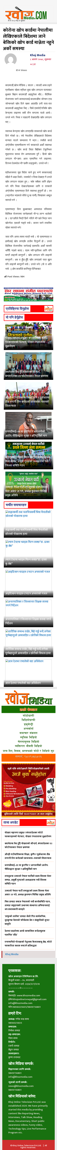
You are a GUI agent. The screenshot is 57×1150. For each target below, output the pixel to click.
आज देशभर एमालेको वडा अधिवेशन (23, 683)
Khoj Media (37, 55)
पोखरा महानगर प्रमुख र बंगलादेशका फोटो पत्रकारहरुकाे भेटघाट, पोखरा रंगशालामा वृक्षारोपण (26, 342)
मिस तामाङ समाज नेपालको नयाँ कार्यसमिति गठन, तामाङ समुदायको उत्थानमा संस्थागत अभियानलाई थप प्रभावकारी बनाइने (27, 905)
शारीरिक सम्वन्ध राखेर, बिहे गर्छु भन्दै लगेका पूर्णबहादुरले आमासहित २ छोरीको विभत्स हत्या (28, 651)
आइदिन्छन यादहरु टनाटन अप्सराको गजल (26, 593)
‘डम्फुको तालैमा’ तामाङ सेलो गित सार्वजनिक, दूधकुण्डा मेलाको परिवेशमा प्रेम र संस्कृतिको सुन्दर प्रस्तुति (27, 920)
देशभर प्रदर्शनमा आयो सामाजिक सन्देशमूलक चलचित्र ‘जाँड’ (25, 933)
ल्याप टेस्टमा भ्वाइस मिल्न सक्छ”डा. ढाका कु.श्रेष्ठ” (26, 561)
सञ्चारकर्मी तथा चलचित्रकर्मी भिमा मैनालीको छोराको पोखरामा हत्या (26, 532)
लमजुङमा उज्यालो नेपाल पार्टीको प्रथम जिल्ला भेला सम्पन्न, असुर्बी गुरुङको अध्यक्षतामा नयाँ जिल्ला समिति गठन (27, 461)
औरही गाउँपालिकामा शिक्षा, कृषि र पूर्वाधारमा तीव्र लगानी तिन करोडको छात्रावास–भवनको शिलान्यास (27, 401)
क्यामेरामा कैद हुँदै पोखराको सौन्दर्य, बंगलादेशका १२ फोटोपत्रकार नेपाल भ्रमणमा (26, 374)
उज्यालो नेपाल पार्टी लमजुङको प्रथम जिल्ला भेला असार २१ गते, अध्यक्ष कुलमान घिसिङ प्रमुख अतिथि (26, 491)
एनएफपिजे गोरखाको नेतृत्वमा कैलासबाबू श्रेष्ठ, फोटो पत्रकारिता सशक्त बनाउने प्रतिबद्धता (28, 944)
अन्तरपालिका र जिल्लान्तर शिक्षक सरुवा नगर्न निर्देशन (28, 621)
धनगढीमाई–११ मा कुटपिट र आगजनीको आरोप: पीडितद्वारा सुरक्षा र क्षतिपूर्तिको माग (26, 433)
